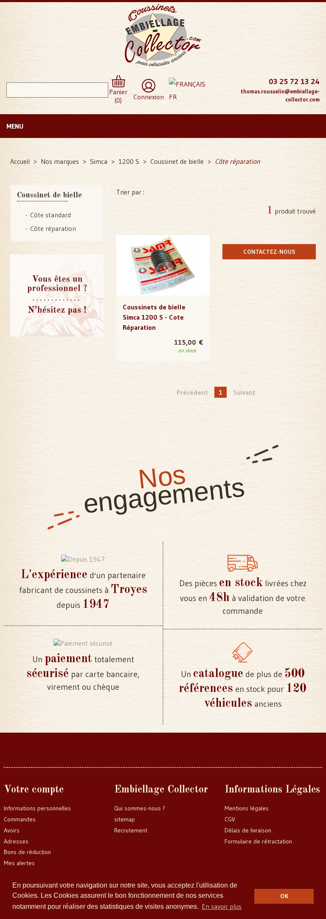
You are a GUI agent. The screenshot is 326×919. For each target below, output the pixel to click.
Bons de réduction (27, 852)
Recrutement (130, 830)
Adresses (16, 841)
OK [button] (284, 896)
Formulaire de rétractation (258, 841)
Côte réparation (53, 228)
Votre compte (34, 790)
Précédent (192, 392)
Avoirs (12, 830)
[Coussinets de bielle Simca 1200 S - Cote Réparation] (163, 265)
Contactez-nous (269, 252)
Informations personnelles (37, 808)
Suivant (244, 392)
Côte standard (50, 215)
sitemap (124, 819)
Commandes (20, 819)
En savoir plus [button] (222, 906)
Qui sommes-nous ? (139, 808)
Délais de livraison (248, 830)
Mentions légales (247, 808)
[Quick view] (163, 248)
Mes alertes (19, 863)
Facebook (219, 80)
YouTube (219, 97)
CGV (230, 819)
